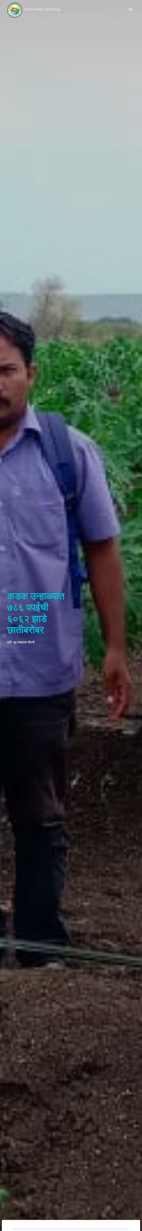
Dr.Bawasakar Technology (42, 9)
